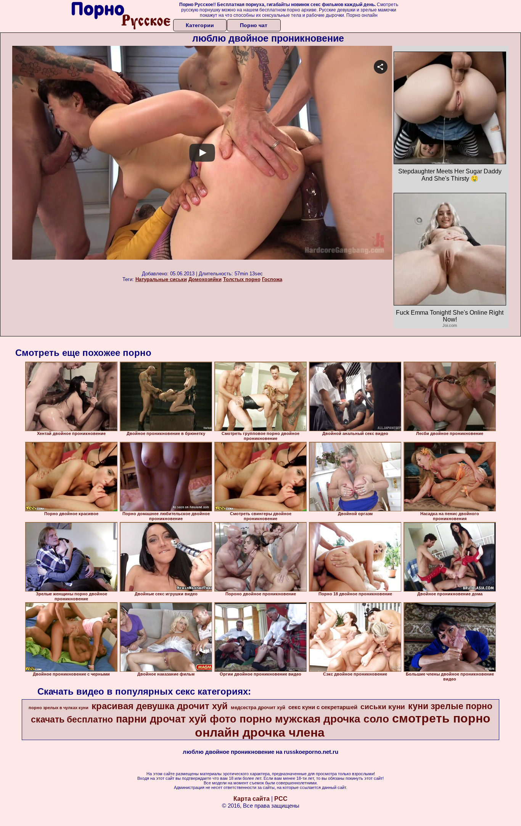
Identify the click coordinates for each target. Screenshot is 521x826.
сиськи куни (382, 707)
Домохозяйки (205, 279)
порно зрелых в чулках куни (58, 707)
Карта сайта (251, 798)
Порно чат (253, 25)
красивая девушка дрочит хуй (160, 706)
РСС (281, 798)
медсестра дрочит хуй (258, 707)
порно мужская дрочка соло (314, 719)
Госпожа (272, 279)
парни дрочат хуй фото (176, 719)
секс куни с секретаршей (322, 707)
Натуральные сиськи (161, 279)
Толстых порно (241, 279)
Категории (200, 25)
